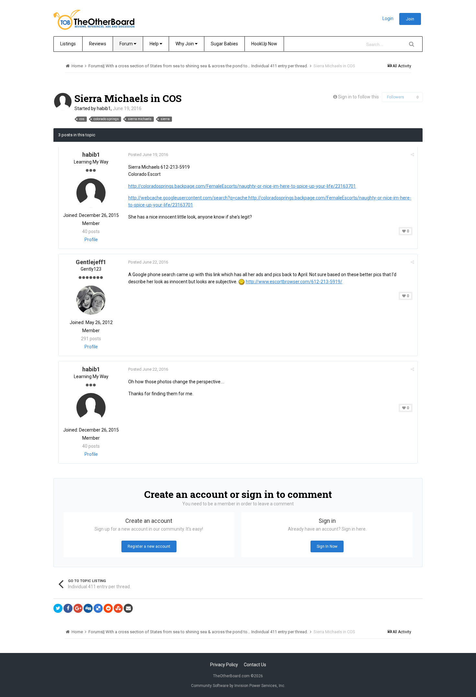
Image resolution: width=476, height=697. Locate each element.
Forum (126, 43)
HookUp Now (264, 43)
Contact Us (255, 664)
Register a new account (149, 546)
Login (387, 18)
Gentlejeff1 (91, 262)
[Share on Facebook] (68, 608)
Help (155, 43)
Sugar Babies (224, 43)
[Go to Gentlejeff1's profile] (91, 300)
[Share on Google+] (78, 608)
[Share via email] (128, 608)
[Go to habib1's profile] (63, 101)
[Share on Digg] (88, 608)
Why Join (185, 43)
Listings (68, 43)
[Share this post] (412, 154)
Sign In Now (327, 546)
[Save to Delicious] (98, 608)
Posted (148, 154)
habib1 (104, 108)
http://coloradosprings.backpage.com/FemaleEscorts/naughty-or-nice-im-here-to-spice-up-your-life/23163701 (242, 186)
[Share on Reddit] (108, 608)
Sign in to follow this (358, 96)
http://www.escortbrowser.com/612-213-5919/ (294, 281)
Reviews (97, 43)
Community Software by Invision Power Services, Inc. (238, 685)
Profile (91, 239)
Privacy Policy (224, 664)
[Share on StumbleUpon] (118, 608)
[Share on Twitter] (57, 608)
